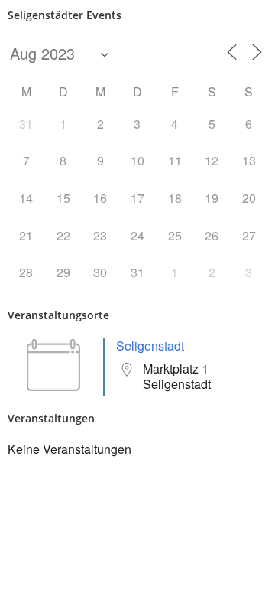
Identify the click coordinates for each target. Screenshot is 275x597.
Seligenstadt (150, 345)
